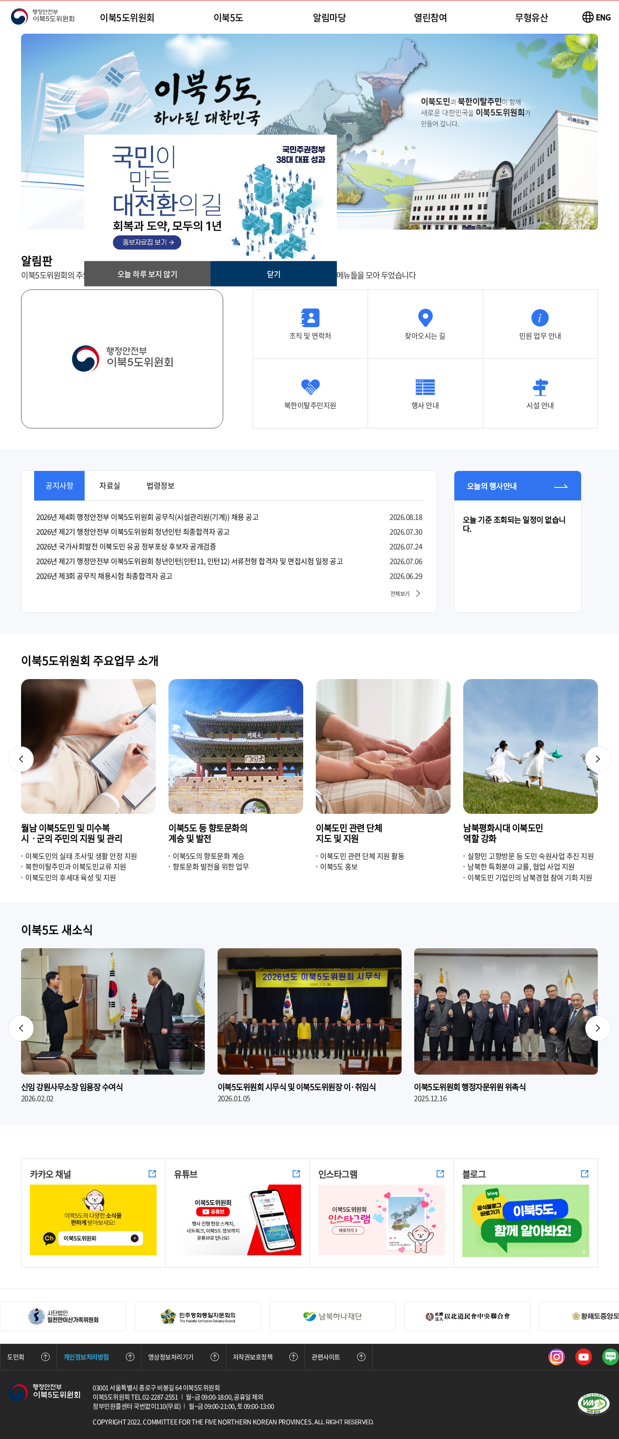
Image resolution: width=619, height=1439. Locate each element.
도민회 (15, 1356)
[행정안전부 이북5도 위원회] (42, 17)
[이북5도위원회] (44, 1400)
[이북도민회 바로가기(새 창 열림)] (332, 1316)
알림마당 (329, 17)
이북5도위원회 (127, 17)
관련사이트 (326, 1356)
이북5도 (228, 17)
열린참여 (430, 17)
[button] (59, 485)
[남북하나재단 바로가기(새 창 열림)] (198, 1316)
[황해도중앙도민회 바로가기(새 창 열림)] (467, 1316)
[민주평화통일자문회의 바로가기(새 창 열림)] (63, 1316)
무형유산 (531, 17)
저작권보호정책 (253, 1356)
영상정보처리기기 (171, 1356)
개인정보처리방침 (86, 1356)
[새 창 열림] (556, 1356)
